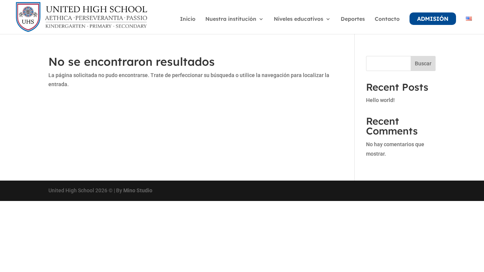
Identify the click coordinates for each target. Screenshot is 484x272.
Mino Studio (137, 190)
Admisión (432, 18)
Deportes (353, 19)
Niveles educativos (298, 19)
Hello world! (380, 100)
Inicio (187, 19)
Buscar (423, 63)
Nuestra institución (230, 19)
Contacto (387, 19)
